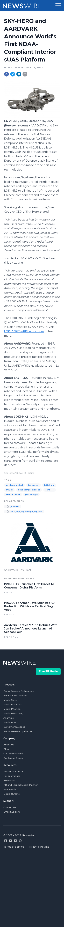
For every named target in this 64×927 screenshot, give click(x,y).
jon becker (33, 485)
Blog (6, 749)
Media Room (10, 722)
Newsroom (9, 780)
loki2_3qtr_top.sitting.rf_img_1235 (26, 511)
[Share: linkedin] (19, 74)
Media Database (12, 704)
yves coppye (31, 494)
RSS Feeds (9, 789)
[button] (58, 5)
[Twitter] (10, 840)
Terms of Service (13, 846)
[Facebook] (5, 840)
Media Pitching (11, 709)
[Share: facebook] (6, 74)
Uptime (44, 846)
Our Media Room (13, 758)
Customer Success (14, 726)
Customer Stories (13, 753)
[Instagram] (20, 840)
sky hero (49, 490)
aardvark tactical (14, 485)
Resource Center (13, 771)
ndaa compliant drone (29, 490)
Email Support (11, 811)
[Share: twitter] (13, 74)
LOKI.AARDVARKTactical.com (24, 331)
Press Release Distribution (18, 691)
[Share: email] (25, 74)
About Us (8, 744)
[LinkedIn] (15, 840)
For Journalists (11, 776)
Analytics (8, 717)
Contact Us (9, 807)
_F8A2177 (14, 506)
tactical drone (13, 494)
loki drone (49, 485)
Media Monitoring (13, 713)
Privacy (32, 846)
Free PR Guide (48, 671)
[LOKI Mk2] (32, 117)
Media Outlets (11, 793)
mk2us (9, 490)
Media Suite (10, 700)
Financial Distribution (15, 695)
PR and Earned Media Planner (20, 784)
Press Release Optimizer (17, 731)
